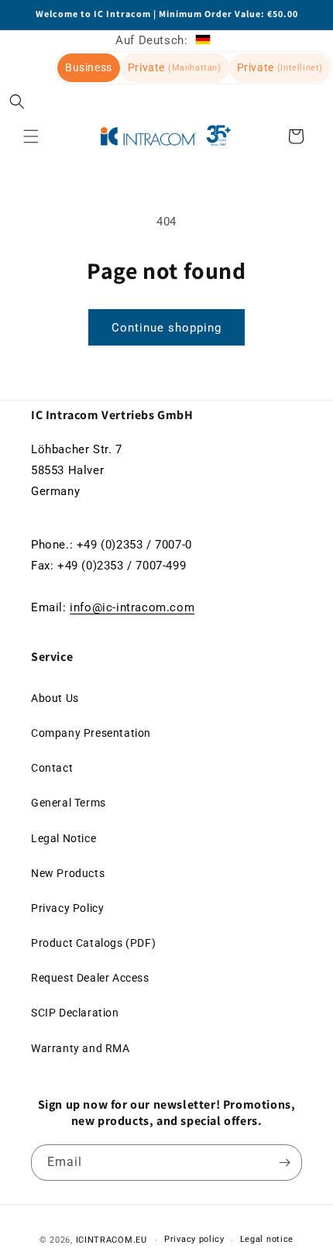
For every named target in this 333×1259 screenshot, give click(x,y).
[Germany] (203, 40)
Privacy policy (194, 1239)
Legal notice (267, 1239)
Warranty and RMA (80, 1048)
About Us (55, 698)
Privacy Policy (67, 908)
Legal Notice (63, 838)
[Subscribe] (284, 1162)
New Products (68, 873)
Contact (52, 768)
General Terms (68, 802)
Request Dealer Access (90, 978)
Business (88, 67)
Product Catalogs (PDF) (93, 943)
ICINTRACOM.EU (111, 1240)
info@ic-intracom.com (132, 607)
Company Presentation (91, 733)
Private (174, 67)
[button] (17, 101)
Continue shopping (166, 328)
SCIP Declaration (75, 1012)
